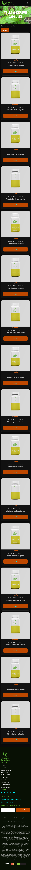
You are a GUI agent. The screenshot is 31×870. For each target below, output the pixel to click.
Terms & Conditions (11, 818)
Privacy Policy (26, 817)
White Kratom (5, 785)
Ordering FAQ (5, 775)
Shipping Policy (6, 770)
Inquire (15, 71)
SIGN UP (23, 810)
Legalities (4, 768)
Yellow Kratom (5, 787)
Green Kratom (5, 780)
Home (3, 765)
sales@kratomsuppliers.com (12, 799)
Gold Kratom (5, 777)
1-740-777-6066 (8, 802)
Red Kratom (5, 782)
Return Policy (5, 772)
